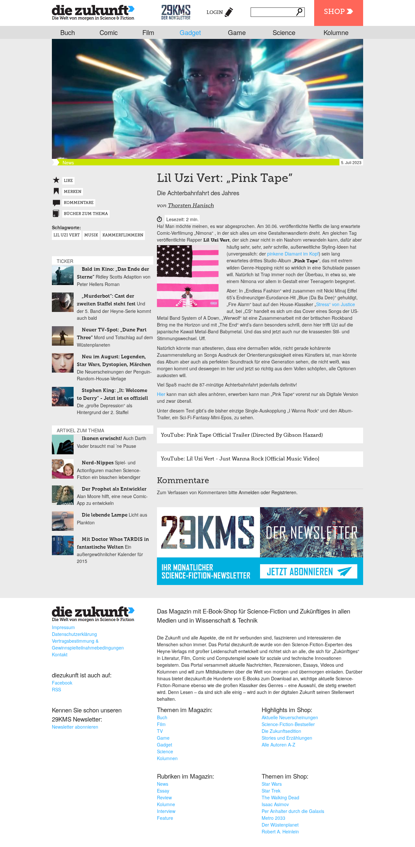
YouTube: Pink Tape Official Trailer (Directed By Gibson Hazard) (242, 435)
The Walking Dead (280, 797)
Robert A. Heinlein (280, 831)
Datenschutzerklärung (74, 634)
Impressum (63, 627)
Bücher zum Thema (86, 214)
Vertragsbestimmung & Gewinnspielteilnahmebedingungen (88, 644)
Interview (166, 811)
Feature (165, 818)
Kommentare (79, 203)
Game (237, 32)
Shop (334, 12)
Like (68, 181)
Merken (72, 192)
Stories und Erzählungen (287, 737)
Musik (91, 235)
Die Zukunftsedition (281, 731)
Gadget (190, 32)
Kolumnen (167, 758)
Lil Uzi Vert (66, 235)
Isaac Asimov (275, 804)
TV (160, 731)
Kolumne (336, 32)
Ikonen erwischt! (102, 438)
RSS (56, 689)
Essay (163, 790)
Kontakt (59, 654)
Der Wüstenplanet (280, 824)
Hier (161, 394)
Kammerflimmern (122, 235)
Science (284, 32)
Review (164, 797)
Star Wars (272, 784)
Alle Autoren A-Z (278, 744)
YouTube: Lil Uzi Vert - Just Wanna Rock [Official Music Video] (240, 459)
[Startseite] (93, 11)
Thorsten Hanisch (191, 206)
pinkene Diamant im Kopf (293, 253)
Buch (67, 32)
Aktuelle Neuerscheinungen (290, 717)
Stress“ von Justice (335, 304)
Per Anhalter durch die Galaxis (293, 811)
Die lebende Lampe (104, 515)
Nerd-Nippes (97, 462)
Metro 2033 (273, 818)
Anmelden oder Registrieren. (268, 492)
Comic (109, 32)
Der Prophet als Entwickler (114, 489)
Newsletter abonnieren (75, 726)
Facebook (62, 682)
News (162, 784)
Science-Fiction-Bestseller (288, 724)
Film (148, 32)
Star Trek (271, 790)
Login (215, 12)
